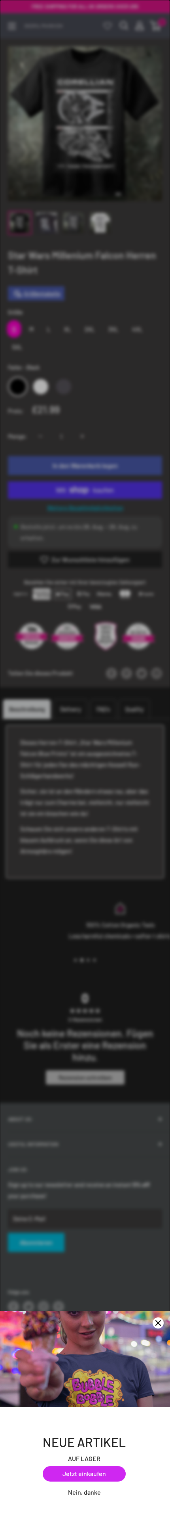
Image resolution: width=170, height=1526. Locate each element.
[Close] (158, 1323)
